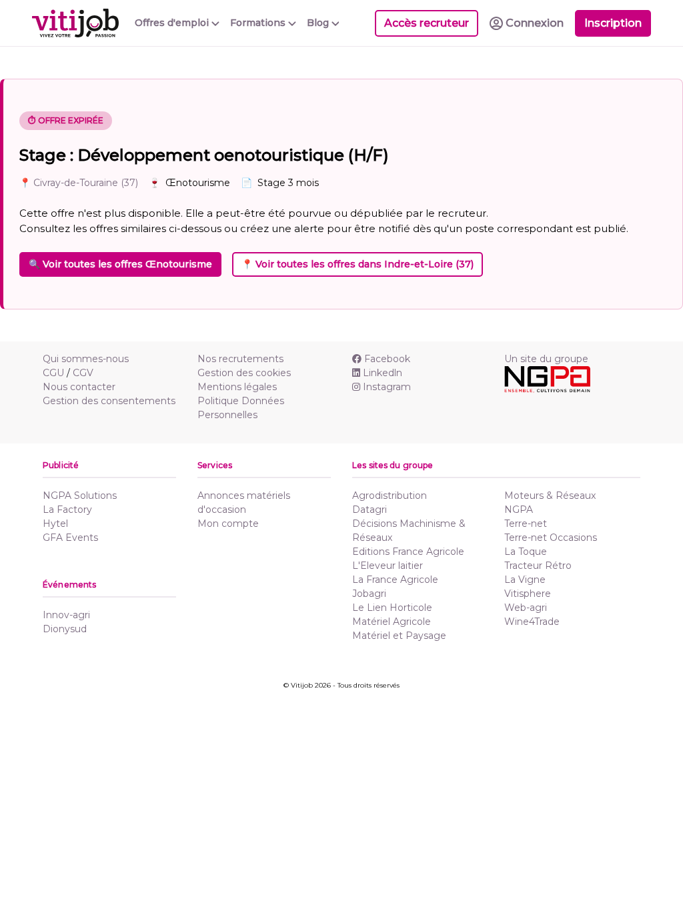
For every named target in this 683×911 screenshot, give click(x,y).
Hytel (55, 524)
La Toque (525, 552)
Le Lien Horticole (392, 608)
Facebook (387, 359)
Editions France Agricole (408, 552)
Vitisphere (527, 594)
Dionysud (65, 629)
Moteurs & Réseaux (550, 496)
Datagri (369, 510)
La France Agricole (395, 580)
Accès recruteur (426, 23)
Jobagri (369, 594)
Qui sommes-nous (86, 359)
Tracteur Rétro (538, 566)
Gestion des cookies (244, 373)
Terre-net (525, 524)
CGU (53, 373)
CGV (83, 373)
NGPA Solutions (80, 496)
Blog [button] (319, 23)
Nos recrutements (240, 359)
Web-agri (525, 608)
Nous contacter (79, 387)
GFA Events (70, 538)
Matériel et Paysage (399, 636)
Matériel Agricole (391, 622)
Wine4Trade (532, 622)
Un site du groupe (546, 359)
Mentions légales (237, 387)
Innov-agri (66, 615)
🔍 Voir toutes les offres (120, 264)
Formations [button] (259, 23)
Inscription (613, 23)
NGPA (518, 510)
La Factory (67, 510)
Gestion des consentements (109, 401)
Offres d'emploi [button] (173, 23)
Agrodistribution (389, 496)
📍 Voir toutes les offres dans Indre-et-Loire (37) (357, 264)
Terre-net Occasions (550, 538)
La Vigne (525, 580)
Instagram (387, 387)
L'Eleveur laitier (387, 566)
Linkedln (382, 373)
